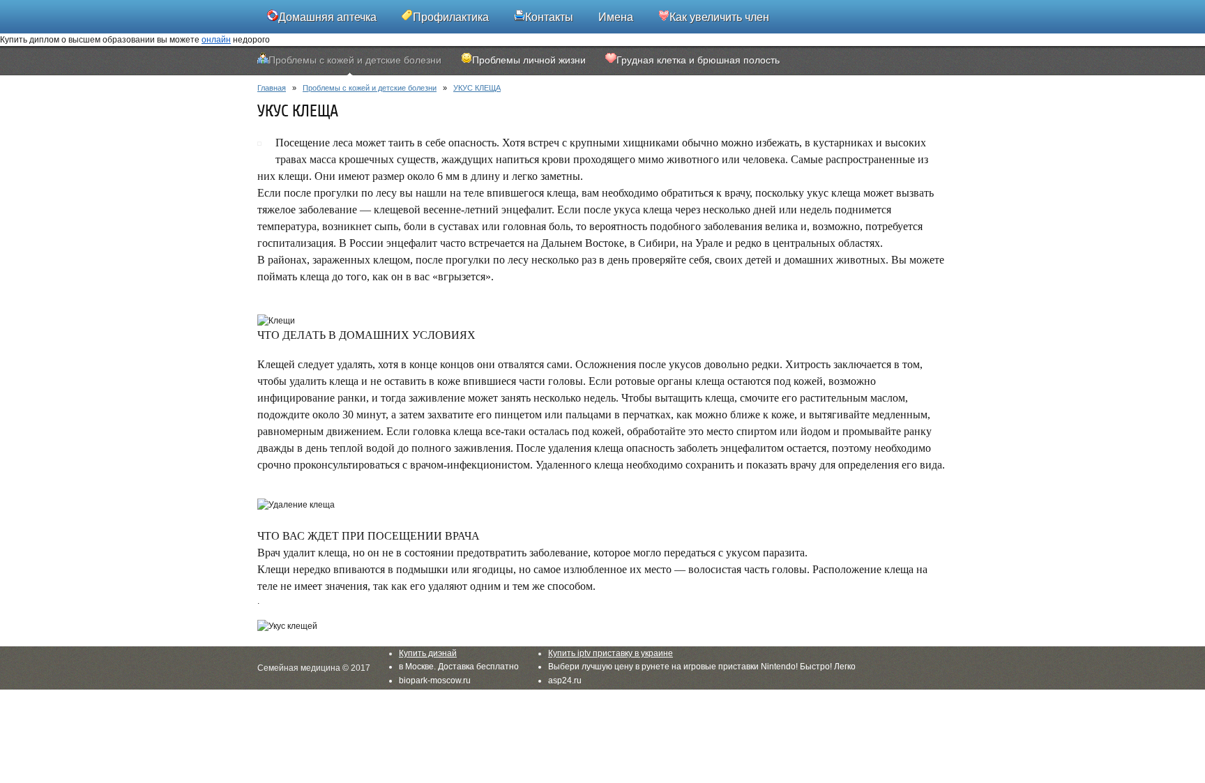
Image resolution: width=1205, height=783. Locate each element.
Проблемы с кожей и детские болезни (370, 88)
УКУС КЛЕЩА (477, 88)
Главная (271, 88)
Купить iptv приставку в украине (610, 653)
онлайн (216, 40)
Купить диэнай (428, 653)
